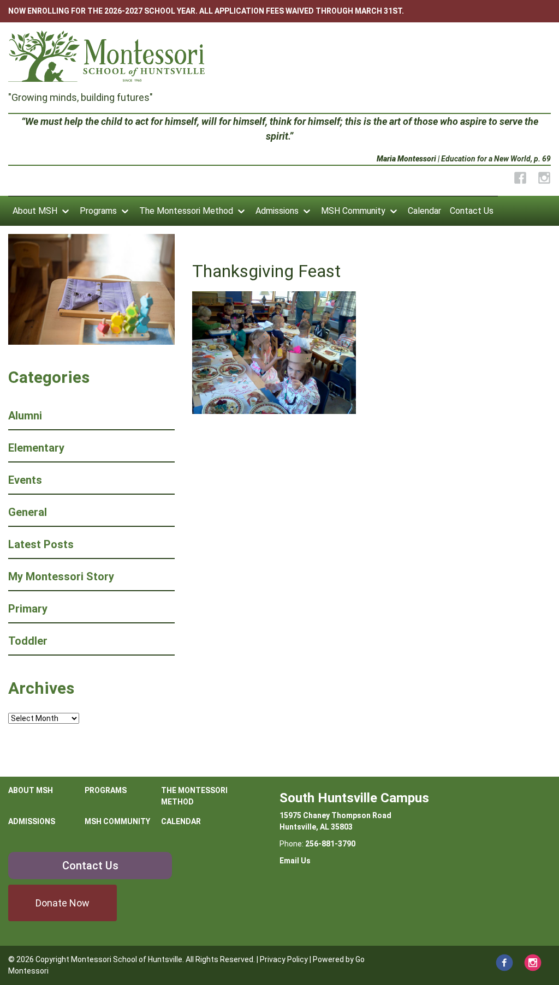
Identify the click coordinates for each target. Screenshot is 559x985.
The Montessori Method (186, 211)
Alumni (25, 415)
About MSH (35, 211)
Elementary (36, 447)
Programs (98, 211)
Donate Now (62, 903)
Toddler (27, 640)
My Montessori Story (61, 576)
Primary (27, 608)
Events (25, 480)
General (27, 512)
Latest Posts (41, 544)
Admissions (277, 211)
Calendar (424, 211)
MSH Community (353, 211)
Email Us (295, 860)
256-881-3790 (330, 843)
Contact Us (471, 211)
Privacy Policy (284, 959)
